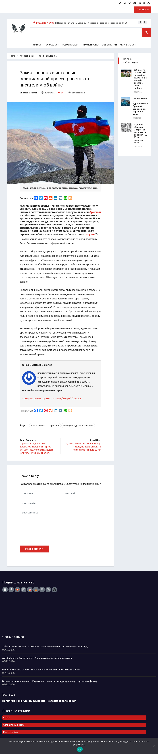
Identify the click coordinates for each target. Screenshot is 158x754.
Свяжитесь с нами (14, 724)
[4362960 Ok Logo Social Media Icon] (36, 589)
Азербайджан (27, 56)
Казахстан (52, 44)
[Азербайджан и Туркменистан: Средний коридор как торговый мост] (125, 101)
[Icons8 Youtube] (17, 589)
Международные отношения (78, 425)
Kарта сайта (10, 731)
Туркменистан (90, 44)
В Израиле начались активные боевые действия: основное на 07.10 (91, 23)
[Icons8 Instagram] (30, 589)
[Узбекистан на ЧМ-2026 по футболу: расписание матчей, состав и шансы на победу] (126, 73)
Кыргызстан (127, 44)
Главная (37, 44)
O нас (6, 717)
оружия (90, 234)
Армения (54, 425)
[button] (140, 22)
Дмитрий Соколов (28, 93)
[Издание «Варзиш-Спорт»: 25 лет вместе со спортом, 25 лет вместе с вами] (126, 127)
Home (12, 56)
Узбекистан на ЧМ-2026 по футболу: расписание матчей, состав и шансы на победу (140, 79)
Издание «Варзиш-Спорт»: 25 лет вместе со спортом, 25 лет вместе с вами (140, 133)
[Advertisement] (21, 614)
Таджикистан (70, 44)
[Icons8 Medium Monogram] (23, 589)
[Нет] (154, 745)
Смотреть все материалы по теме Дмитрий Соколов (51, 398)
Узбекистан (109, 44)
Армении (95, 212)
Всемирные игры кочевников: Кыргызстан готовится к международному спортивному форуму (49, 681)
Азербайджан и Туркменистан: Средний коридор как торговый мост (140, 106)
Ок (79, 749)
